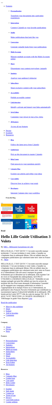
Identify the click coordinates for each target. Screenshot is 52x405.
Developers (10, 385)
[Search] (2, 203)
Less (30, 298)
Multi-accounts (11, 349)
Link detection (11, 360)
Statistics (9, 345)
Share (8, 356)
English (9, 389)
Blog (8, 374)
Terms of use (11, 395)
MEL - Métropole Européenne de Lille (18, 247)
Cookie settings (12, 402)
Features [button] (9, 6)
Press (8, 331)
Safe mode (10, 391)
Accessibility (11, 358)
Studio (8, 354)
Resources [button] (10, 135)
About (8, 327)
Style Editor (10, 362)
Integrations (10, 347)
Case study (10, 380)
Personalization (11, 341)
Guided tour (10, 378)
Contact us (10, 393)
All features (10, 365)
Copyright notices (12, 400)
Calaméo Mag (11, 376)
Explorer (9, 133)
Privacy (9, 398)
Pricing (8, 131)
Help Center (10, 383)
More (6, 260)
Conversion (10, 343)
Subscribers (10, 352)
